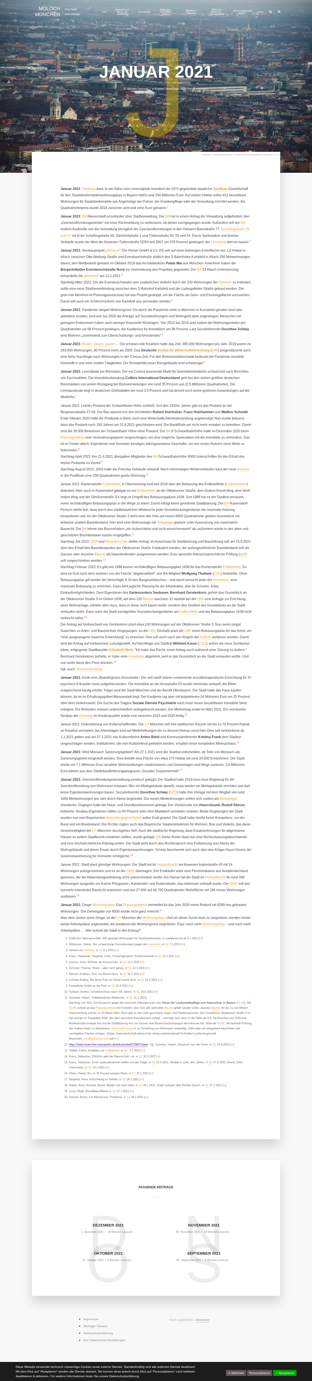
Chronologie (144, 12)
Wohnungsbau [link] (103, 905)
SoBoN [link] (205, 637)
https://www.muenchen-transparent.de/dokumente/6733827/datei (108, 1044)
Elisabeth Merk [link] (121, 650)
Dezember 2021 (108, 1225)
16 (237, 742)
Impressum (90, 1319)
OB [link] (158, 837)
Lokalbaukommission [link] (96, 1038)
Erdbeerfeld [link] (111, 484)
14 (114, 661)
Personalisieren (259, 1373)
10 (147, 474)
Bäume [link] (99, 554)
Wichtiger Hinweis (95, 1326)
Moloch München (47, 11)
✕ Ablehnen (236, 1373)
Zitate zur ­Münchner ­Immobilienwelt (216, 11)
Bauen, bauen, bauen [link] (98, 344)
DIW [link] (215, 350)
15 (185, 714)
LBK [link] (200, 599)
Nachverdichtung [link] (89, 669)
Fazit (260, 12)
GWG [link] (130, 871)
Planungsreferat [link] (72, 437)
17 (181, 770)
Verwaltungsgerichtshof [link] (123, 817)
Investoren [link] (221, 580)
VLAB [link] (241, 1002)
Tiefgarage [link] (165, 522)
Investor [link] (243, 469)
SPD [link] (173, 792)
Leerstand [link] (218, 242)
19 (77, 895)
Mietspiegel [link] (228, 798)
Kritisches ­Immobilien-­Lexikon (166, 11)
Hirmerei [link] (112, 250)
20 (160, 910)
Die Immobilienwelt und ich (242, 12)
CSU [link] (217, 573)
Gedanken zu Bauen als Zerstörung (122, 11)
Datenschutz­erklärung (98, 1333)
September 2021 (204, 1253)
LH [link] (147, 724)
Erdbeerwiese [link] (236, 484)
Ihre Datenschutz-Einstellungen (104, 1340)
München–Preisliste (191, 12)
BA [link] (84, 216)
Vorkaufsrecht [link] (167, 864)
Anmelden (202, 1319)
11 (133, 534)
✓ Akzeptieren (284, 1373)
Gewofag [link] (86, 716)
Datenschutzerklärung (124, 1376)
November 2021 (204, 1225)
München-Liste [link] (116, 541)
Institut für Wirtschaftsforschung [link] (183, 350)
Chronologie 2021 (175, 88)
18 (131, 855)
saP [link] (243, 554)
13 (85, 617)
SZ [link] (167, 944)
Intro (104, 12)
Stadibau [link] (89, 189)
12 (104, 559)
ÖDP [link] (94, 541)
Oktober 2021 (108, 1253)
